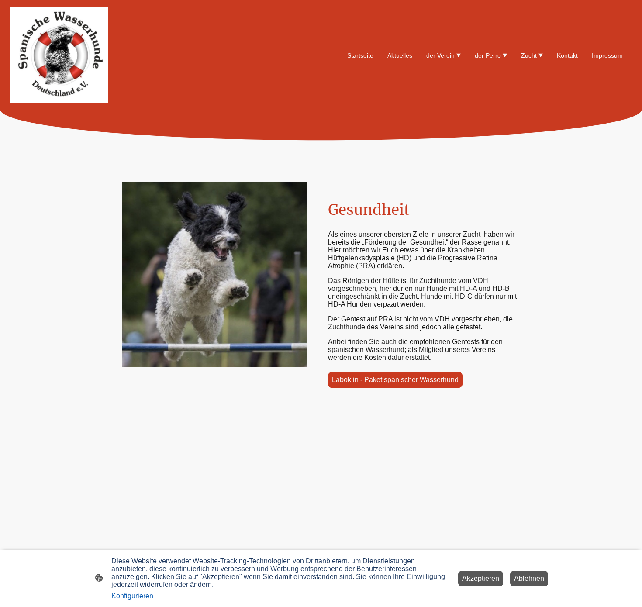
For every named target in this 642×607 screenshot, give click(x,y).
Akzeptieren (480, 578)
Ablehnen (529, 578)
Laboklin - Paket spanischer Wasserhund (395, 379)
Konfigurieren (132, 596)
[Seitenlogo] (59, 55)
